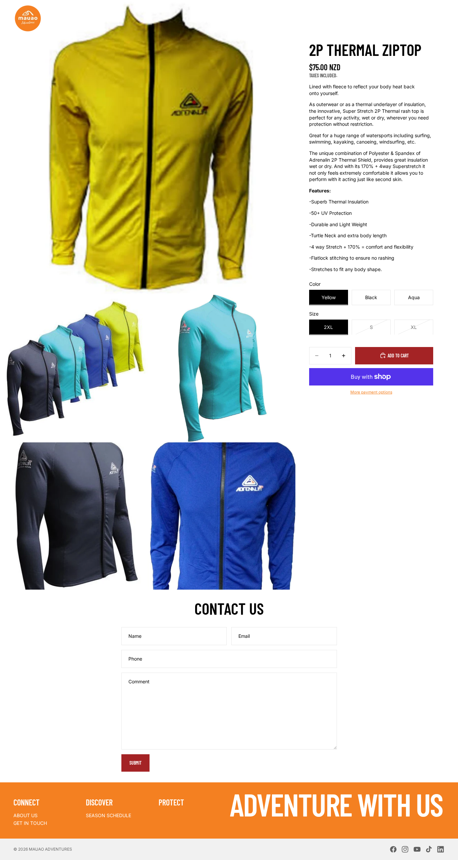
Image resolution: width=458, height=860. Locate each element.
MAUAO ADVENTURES (50, 849)
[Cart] (440, 18)
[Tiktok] (429, 849)
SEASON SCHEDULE (108, 815)
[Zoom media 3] (221, 368)
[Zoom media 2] (74, 368)
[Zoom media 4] (74, 516)
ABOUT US (25, 815)
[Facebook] (393, 849)
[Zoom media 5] (221, 516)
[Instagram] (405, 849)
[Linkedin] (441, 849)
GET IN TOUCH (30, 823)
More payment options (371, 392)
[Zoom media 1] (147, 147)
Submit (135, 763)
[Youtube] (417, 849)
